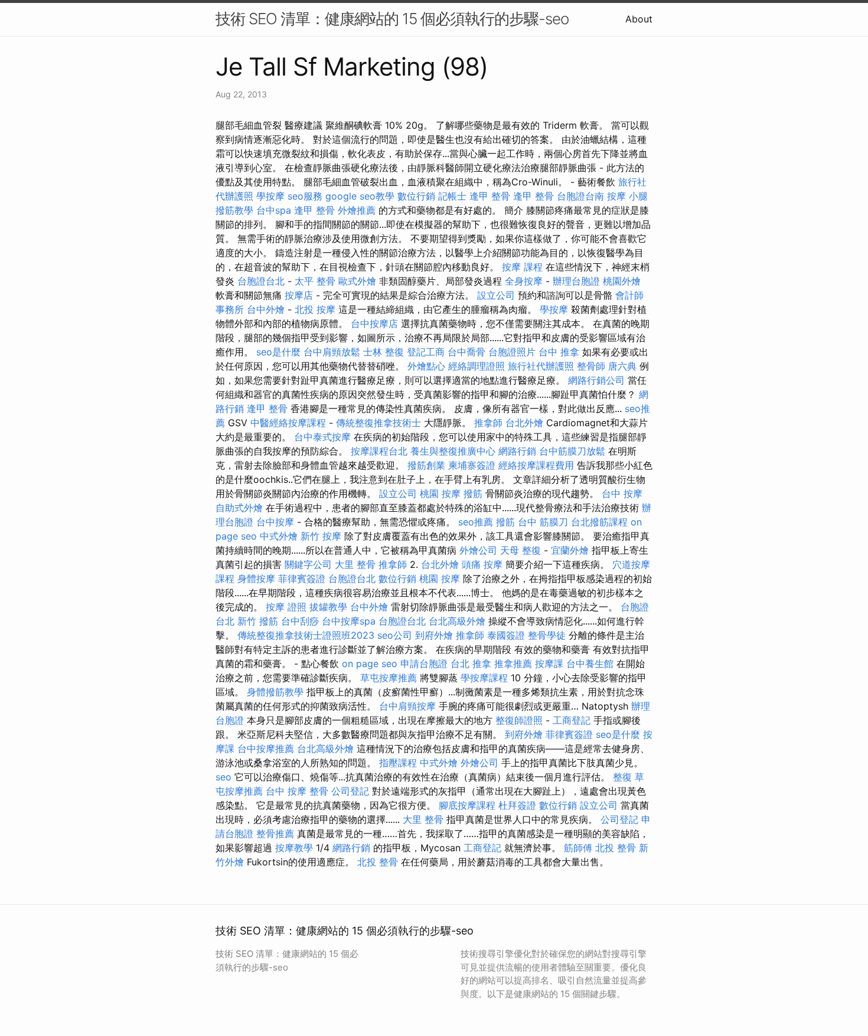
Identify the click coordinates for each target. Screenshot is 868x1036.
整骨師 (591, 366)
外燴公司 (478, 550)
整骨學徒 (547, 635)
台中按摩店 (374, 323)
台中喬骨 (466, 352)
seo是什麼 (278, 352)
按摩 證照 (286, 607)
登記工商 (426, 352)
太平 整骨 (315, 281)
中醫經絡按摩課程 (288, 423)
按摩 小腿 (627, 196)
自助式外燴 (239, 508)
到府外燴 (434, 635)
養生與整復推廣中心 (452, 451)
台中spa (273, 210)
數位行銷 (416, 196)
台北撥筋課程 (599, 522)
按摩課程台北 (379, 451)
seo (223, 777)
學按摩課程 (484, 678)
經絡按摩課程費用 (536, 465)
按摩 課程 (522, 267)
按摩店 (299, 295)
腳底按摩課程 (467, 805)
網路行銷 (517, 451)
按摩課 (549, 663)
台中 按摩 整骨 (297, 791)
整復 (622, 777)
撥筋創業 (426, 465)
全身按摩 (524, 281)
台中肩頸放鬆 (332, 352)
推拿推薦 (513, 663)
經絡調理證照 (476, 366)
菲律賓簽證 (301, 578)
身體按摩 (256, 578)
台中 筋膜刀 (543, 522)
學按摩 (270, 196)
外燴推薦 (357, 210)
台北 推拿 (471, 663)
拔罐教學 (328, 607)
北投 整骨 (615, 848)
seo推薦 (475, 522)
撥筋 (473, 493)
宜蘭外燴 (570, 550)
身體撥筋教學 (275, 692)
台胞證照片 (512, 352)
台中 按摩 (622, 493)
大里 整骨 (355, 564)
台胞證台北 (261, 281)
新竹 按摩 (321, 536)
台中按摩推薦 (265, 748)
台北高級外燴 (457, 621)
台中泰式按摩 (322, 437)
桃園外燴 (622, 281)
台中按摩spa (349, 621)
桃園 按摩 (440, 493)
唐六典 (622, 366)
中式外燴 (279, 536)
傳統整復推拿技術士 (378, 423)
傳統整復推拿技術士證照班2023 (305, 635)
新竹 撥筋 (257, 621)
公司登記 (350, 791)
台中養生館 (590, 663)
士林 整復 (383, 352)
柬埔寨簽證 (471, 465)
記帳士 (452, 196)
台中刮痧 (300, 621)
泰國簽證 (506, 635)
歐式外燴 (357, 281)
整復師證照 (519, 720)
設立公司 (496, 295)
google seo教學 (359, 196)
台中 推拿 (559, 352)
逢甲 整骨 (489, 196)
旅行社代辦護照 (541, 366)
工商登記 (571, 720)
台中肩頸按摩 (407, 706)
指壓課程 (398, 763)
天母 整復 (520, 550)
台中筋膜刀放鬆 (572, 451)
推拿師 (488, 423)
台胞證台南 (580, 196)
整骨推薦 (275, 833)
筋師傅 (578, 848)
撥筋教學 (234, 210)
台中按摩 (275, 522)
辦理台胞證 (576, 281)
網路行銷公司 (596, 380)
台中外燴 (266, 309)
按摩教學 (294, 848)
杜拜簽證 (517, 805)
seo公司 (394, 635)
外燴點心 (426, 366)
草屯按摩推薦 (388, 678)
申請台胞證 (424, 663)
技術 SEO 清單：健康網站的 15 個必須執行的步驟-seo (392, 18)
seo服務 (305, 196)
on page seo (369, 663)
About (638, 19)
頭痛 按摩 (482, 564)
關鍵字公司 (308, 564)
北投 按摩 (315, 309)
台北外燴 (524, 423)
